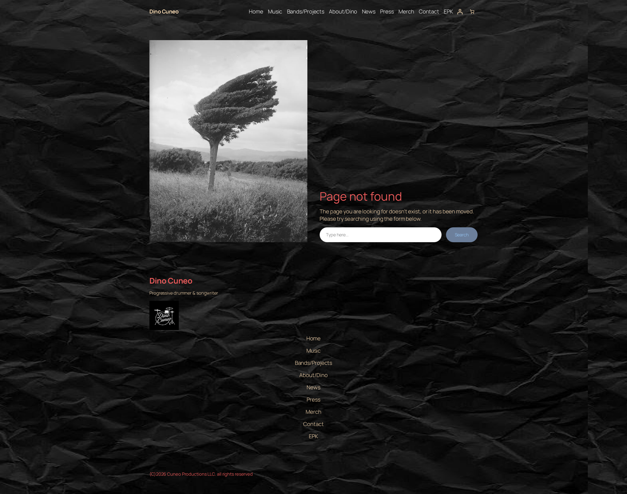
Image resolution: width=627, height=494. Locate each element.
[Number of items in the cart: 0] (472, 11)
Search (462, 235)
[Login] (460, 11)
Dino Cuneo (164, 11)
